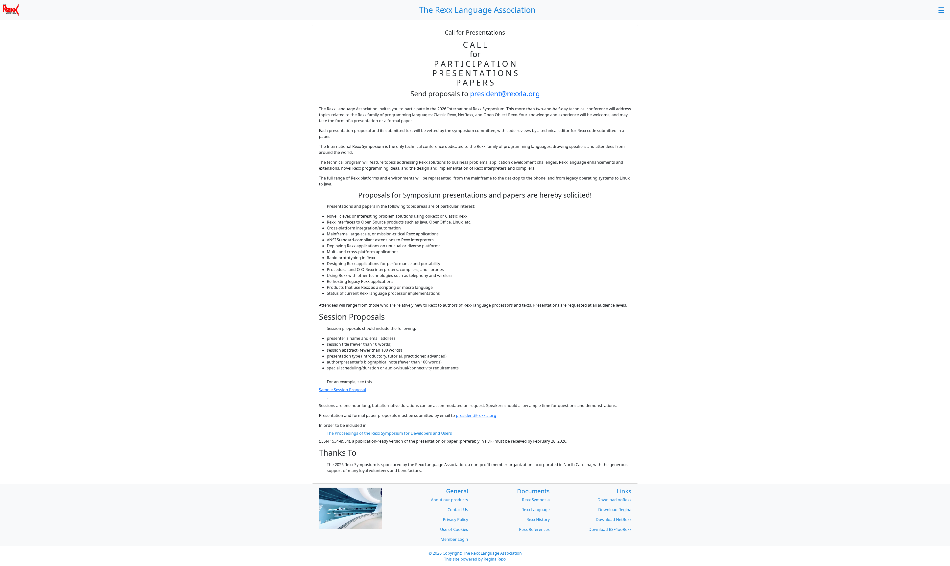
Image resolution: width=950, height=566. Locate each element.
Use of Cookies (454, 529)
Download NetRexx (613, 519)
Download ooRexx (614, 499)
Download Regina (614, 509)
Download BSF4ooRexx (610, 529)
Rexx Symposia (536, 499)
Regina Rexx (495, 559)
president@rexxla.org (505, 93)
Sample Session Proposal (342, 389)
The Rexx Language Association (492, 553)
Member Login (454, 539)
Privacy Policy (455, 519)
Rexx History (538, 519)
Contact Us (458, 509)
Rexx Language (536, 509)
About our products (449, 499)
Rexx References (534, 529)
